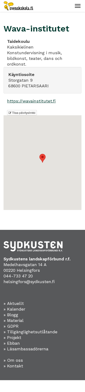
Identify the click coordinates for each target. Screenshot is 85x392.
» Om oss (13, 360)
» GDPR (11, 326)
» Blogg (11, 314)
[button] (77, 6)
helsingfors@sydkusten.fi (29, 281)
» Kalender (14, 309)
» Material (14, 320)
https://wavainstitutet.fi (31, 100)
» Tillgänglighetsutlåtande (30, 331)
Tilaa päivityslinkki (23, 113)
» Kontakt (13, 365)
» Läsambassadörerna (26, 348)
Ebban (13, 343)
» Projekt (12, 337)
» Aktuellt (14, 303)
